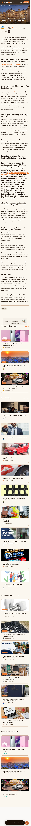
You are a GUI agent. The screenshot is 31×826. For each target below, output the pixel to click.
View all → (27, 326)
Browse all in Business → (23, 595)
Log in (20, 2)
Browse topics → (25, 398)
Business (6, 5)
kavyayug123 (8, 27)
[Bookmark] (18, 822)
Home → (27, 732)
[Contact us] (27, 823)
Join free (26, 2)
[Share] (22, 822)
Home (2, 5)
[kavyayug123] (2, 27)
